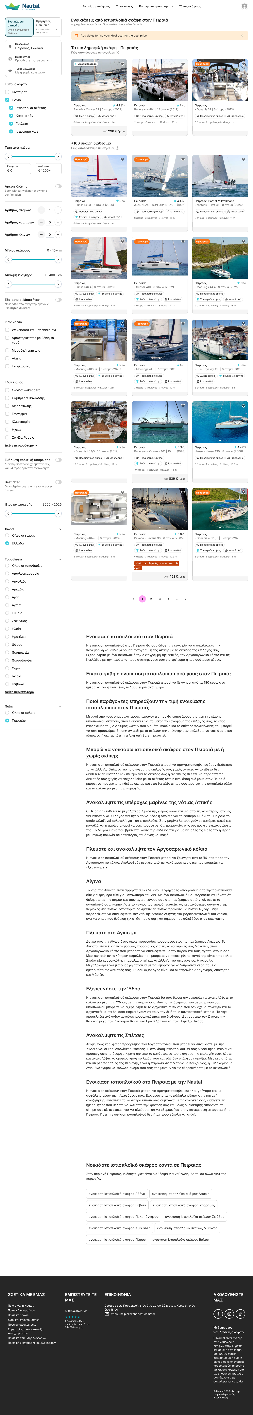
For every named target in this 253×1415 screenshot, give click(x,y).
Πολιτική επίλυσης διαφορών (27, 1338)
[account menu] (244, 6)
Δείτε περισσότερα (19, 692)
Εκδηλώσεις (21, 366)
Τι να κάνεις (124, 6)
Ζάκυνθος (19, 621)
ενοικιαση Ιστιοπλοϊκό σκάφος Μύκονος (187, 1228)
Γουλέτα (22, 124)
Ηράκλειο (19, 637)
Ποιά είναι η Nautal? (21, 1305)
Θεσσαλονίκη (22, 660)
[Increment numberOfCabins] (58, 222)
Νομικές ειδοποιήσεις (22, 1324)
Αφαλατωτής (22, 406)
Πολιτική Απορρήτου (21, 1310)
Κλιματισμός (21, 422)
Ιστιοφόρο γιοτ (27, 131)
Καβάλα (18, 684)
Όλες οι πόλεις (23, 713)
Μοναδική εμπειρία (26, 350)
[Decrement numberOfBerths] (41, 234)
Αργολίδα (19, 581)
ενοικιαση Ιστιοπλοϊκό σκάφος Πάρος (117, 1239)
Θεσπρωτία (20, 652)
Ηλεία (16, 629)
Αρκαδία (18, 589)
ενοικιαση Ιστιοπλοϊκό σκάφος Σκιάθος (194, 1217)
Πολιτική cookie (18, 1315)
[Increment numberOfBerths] (58, 234)
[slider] (8, 156)
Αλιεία (17, 358)
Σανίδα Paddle (23, 437)
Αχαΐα (16, 605)
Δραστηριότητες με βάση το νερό (33, 340)
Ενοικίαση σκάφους (96, 6)
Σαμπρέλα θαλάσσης (28, 398)
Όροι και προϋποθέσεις (23, 1319)
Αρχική (75, 24)
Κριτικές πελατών (76, 1310)
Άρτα (16, 597)
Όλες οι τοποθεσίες (27, 566)
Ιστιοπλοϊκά (110, 24)
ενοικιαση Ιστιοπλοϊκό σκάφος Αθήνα (117, 1194)
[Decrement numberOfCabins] (41, 222)
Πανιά (16, 100)
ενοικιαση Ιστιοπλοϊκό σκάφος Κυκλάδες (119, 1228)
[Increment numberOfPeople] (58, 210)
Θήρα (16, 668)
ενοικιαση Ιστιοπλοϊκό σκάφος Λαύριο (181, 1194)
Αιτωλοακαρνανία (25, 573)
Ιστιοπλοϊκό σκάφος (31, 108)
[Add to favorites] (122, 64)
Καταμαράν (24, 116)
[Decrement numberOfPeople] (41, 210)
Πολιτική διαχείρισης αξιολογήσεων (32, 1342)
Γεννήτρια (19, 414)
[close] (242, 35)
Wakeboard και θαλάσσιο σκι (34, 330)
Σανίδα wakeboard (26, 390)
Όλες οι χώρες (23, 535)
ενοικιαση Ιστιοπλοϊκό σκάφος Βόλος (180, 1239)
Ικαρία (16, 676)
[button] (99, 98)
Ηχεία (16, 430)
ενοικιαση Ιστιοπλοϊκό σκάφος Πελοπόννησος (124, 1217)
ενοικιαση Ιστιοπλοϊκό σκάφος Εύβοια (117, 1205)
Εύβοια (17, 613)
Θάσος (17, 645)
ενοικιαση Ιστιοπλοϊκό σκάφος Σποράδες (184, 1205)
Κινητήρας (19, 92)
